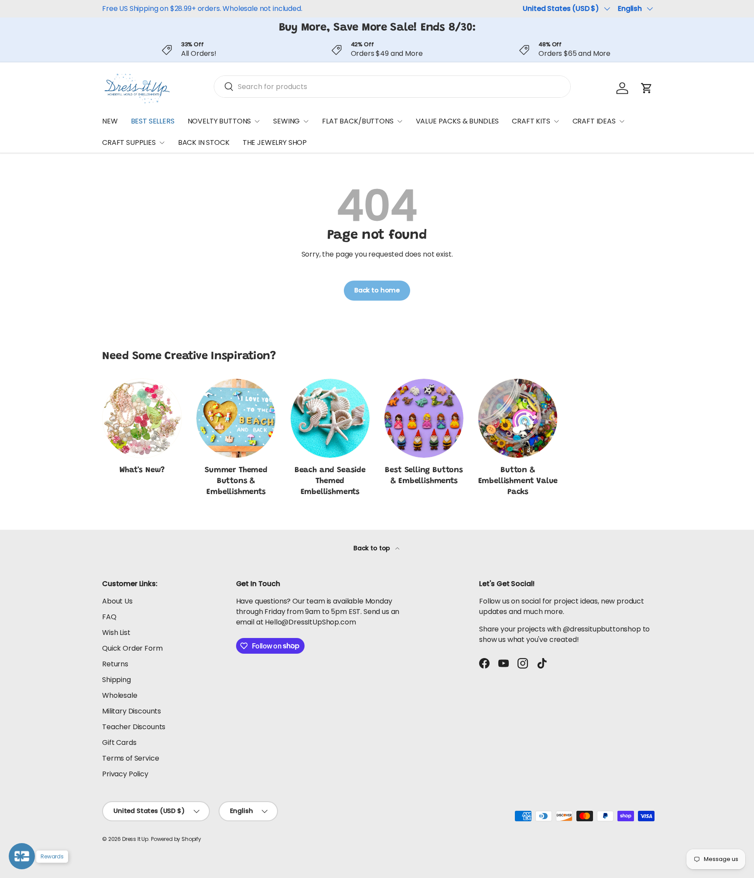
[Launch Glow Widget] (22, 856)
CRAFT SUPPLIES (129, 143)
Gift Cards (119, 742)
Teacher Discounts (133, 727)
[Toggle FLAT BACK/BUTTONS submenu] (399, 121)
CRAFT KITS (531, 121)
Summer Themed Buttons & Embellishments (236, 481)
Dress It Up (135, 839)
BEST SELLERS (153, 121)
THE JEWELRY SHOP (275, 143)
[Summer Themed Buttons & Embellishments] (235, 418)
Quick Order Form (132, 648)
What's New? (142, 470)
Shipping (116, 680)
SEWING (286, 121)
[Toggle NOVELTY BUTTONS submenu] (257, 121)
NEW (110, 121)
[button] (646, 88)
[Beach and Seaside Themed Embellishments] (330, 418)
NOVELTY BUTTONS (219, 121)
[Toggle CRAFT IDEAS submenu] (622, 121)
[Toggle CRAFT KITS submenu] (556, 121)
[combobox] (392, 86)
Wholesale (119, 695)
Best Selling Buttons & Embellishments (424, 475)
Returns (115, 664)
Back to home (377, 290)
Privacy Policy (125, 774)
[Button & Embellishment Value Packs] (517, 418)
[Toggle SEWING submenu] (306, 121)
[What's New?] (142, 418)
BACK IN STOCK (204, 143)
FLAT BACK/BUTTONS (357, 121)
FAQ (109, 617)
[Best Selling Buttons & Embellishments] (423, 418)
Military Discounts (131, 711)
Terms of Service (130, 758)
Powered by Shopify (176, 839)
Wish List (116, 633)
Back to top (372, 548)
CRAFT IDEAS (594, 121)
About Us (117, 601)
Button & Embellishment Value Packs (518, 481)
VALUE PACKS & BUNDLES (457, 121)
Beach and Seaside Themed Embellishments (330, 481)
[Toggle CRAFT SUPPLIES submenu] (162, 142)
